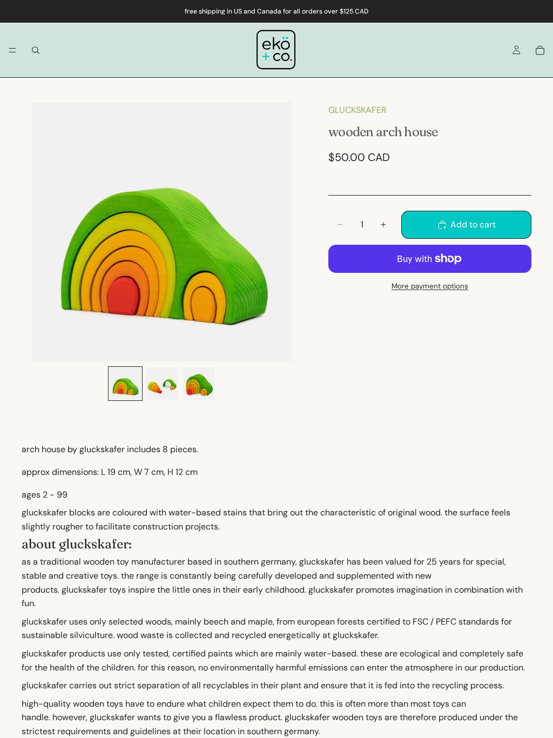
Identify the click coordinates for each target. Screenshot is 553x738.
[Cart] (540, 50)
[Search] (36, 50)
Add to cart (473, 224)
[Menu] (12, 50)
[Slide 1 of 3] (125, 383)
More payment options (430, 286)
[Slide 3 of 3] (199, 383)
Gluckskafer (357, 110)
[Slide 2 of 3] (162, 383)
